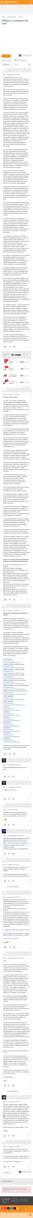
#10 (4, 958)
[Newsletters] (21, 1208)
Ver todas (26, 355)
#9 (4, 897)
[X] (14, 1208)
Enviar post (6, 56)
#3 (4, 610)
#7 (4, 835)
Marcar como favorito (21, 60)
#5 (4, 787)
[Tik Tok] (8, 1208)
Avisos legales (24, 1200)
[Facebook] (11, 1208)
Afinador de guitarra (15, 1200)
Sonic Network (15, 1199)
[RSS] (17, 1208)
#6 (4, 809)
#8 (4, 864)
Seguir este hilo (7, 60)
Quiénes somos (5, 1200)
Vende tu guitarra (24, 1199)
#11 (4, 1101)
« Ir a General (6, 1172)
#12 (4, 1146)
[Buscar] (29, 64)
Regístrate (6, 1189)
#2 (4, 394)
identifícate (13, 1189)
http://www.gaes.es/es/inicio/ (11, 938)
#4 (4, 764)
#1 (4, 74)
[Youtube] (5, 1208)
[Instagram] (2, 1208)
